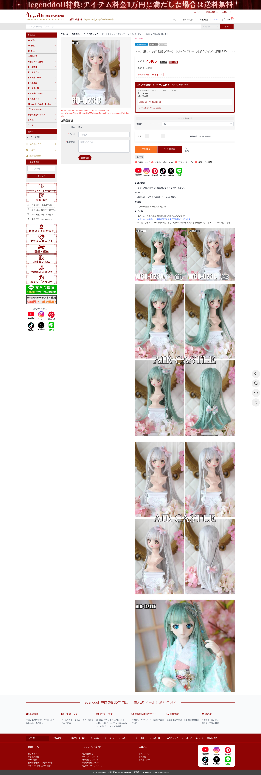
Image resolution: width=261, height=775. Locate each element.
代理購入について (90, 760)
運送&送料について (91, 763)
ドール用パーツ (34, 77)
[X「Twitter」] (41, 326)
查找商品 (31, 35)
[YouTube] (31, 315)
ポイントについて (90, 757)
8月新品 (31, 40)
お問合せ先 (88, 754)
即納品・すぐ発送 (35, 62)
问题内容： (72, 142)
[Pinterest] (51, 315)
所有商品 (76, 34)
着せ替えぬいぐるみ (36, 115)
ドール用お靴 (33, 88)
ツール (30, 125)
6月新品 (31, 51)
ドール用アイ (33, 99)
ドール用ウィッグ (35, 93)
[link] (64, 33)
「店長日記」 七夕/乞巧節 (41, 205)
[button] (147, 136)
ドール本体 (32, 67)
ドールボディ (33, 72)
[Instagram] (41, 315)
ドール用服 (32, 83)
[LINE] (51, 326)
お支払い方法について (92, 766)
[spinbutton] (154, 136)
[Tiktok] (31, 326)
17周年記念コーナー (36, 56)
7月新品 (31, 46)
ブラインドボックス (36, 109)
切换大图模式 (186, 118)
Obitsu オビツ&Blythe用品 (39, 104)
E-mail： (73, 134)
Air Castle (139, 39)
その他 (30, 120)
